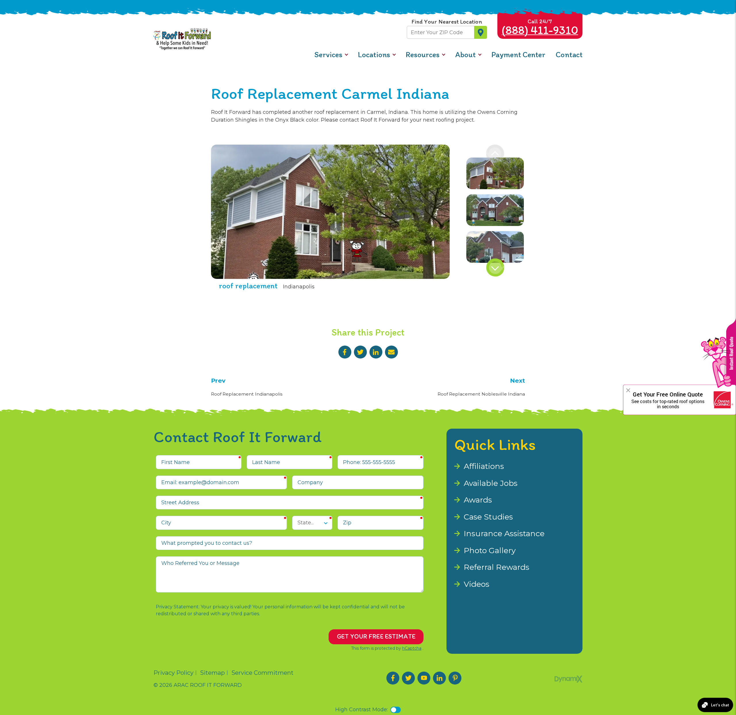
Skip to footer (22, 17)
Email (391, 352)
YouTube (423, 678)
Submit (480, 32)
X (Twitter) (408, 678)
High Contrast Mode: (31, 24)
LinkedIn (375, 352)
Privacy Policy (173, 673)
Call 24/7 (540, 27)
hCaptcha (411, 648)
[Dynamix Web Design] (568, 679)
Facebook (344, 352)
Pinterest (454, 678)
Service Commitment (262, 673)
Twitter (360, 352)
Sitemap (212, 673)
